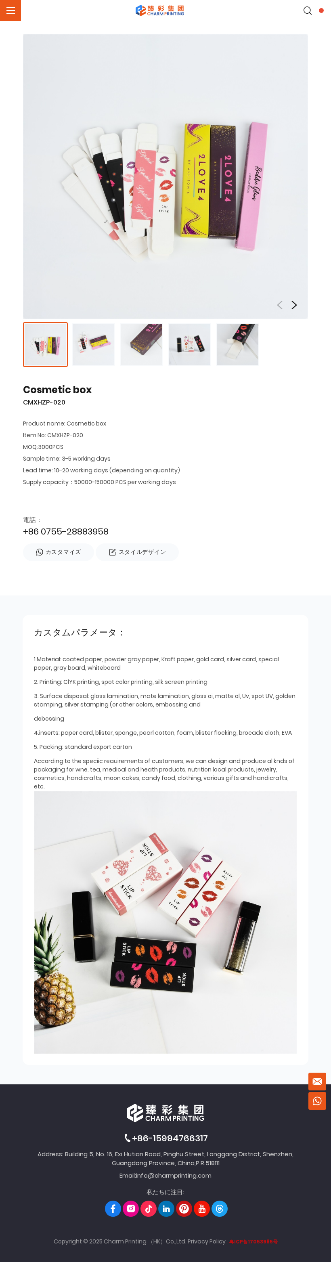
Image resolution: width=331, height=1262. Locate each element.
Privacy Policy (207, 1241)
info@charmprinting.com (174, 1175)
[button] (294, 305)
